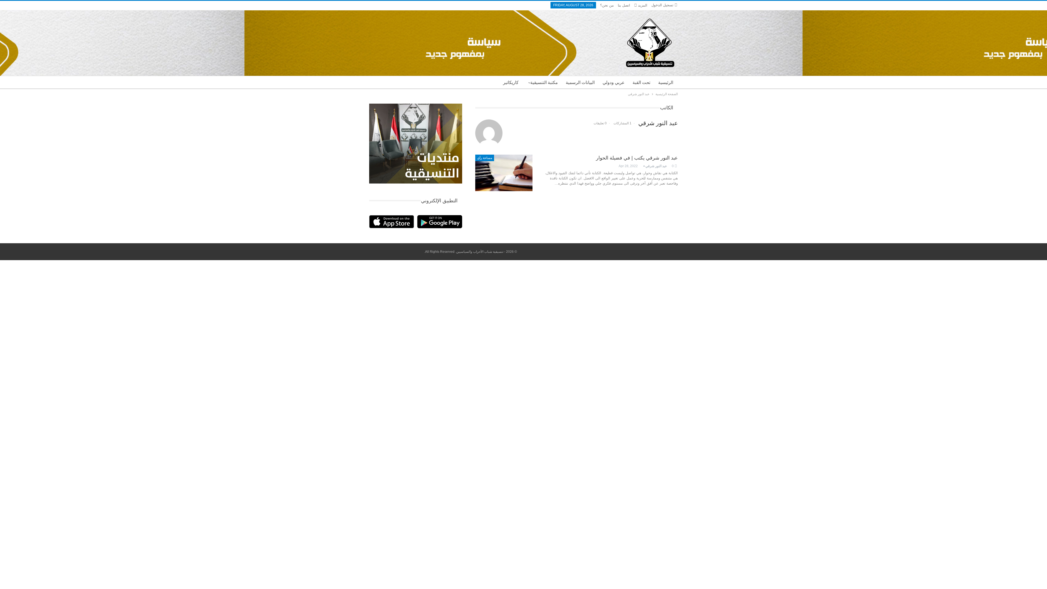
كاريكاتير (511, 82)
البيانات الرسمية (580, 82)
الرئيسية (665, 82)
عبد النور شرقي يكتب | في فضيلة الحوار (637, 158)
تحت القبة (641, 82)
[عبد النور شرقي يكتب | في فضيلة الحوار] (503, 173)
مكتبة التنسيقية (544, 82)
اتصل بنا (624, 5)
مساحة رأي (484, 158)
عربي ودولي (614, 82)
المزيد (642, 5)
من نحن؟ (607, 5)
